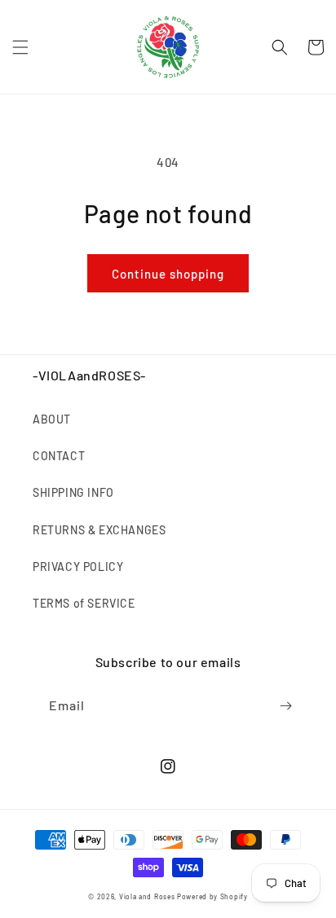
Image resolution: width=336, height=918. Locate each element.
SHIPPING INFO (73, 492)
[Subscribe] (285, 705)
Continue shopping (168, 273)
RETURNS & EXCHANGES (99, 530)
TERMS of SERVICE (84, 603)
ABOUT (52, 419)
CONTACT (59, 456)
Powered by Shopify (212, 897)
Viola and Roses (147, 897)
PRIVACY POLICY (78, 566)
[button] (20, 47)
